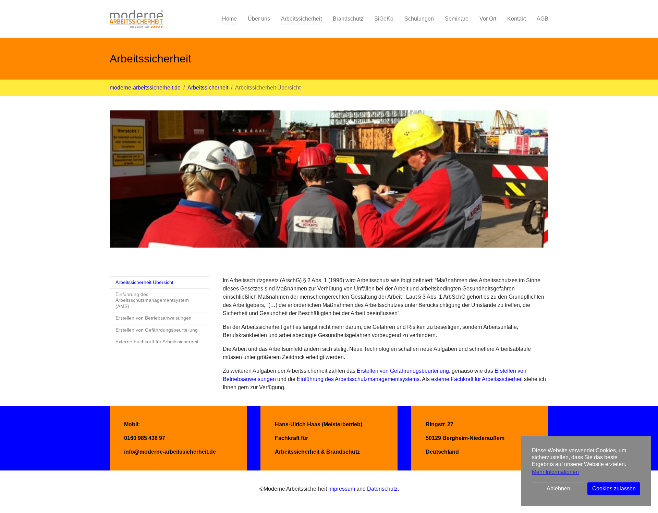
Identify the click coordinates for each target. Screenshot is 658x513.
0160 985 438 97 (144, 438)
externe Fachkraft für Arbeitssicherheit (477, 379)
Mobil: (132, 424)
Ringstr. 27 (439, 424)
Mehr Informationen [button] (555, 472)
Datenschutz (382, 489)
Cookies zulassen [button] (614, 488)
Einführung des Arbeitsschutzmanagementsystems (358, 379)
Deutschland (442, 452)
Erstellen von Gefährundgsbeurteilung (403, 371)
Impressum (341, 489)
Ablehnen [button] (558, 488)
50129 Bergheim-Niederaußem (465, 438)
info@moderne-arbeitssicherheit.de (170, 452)
